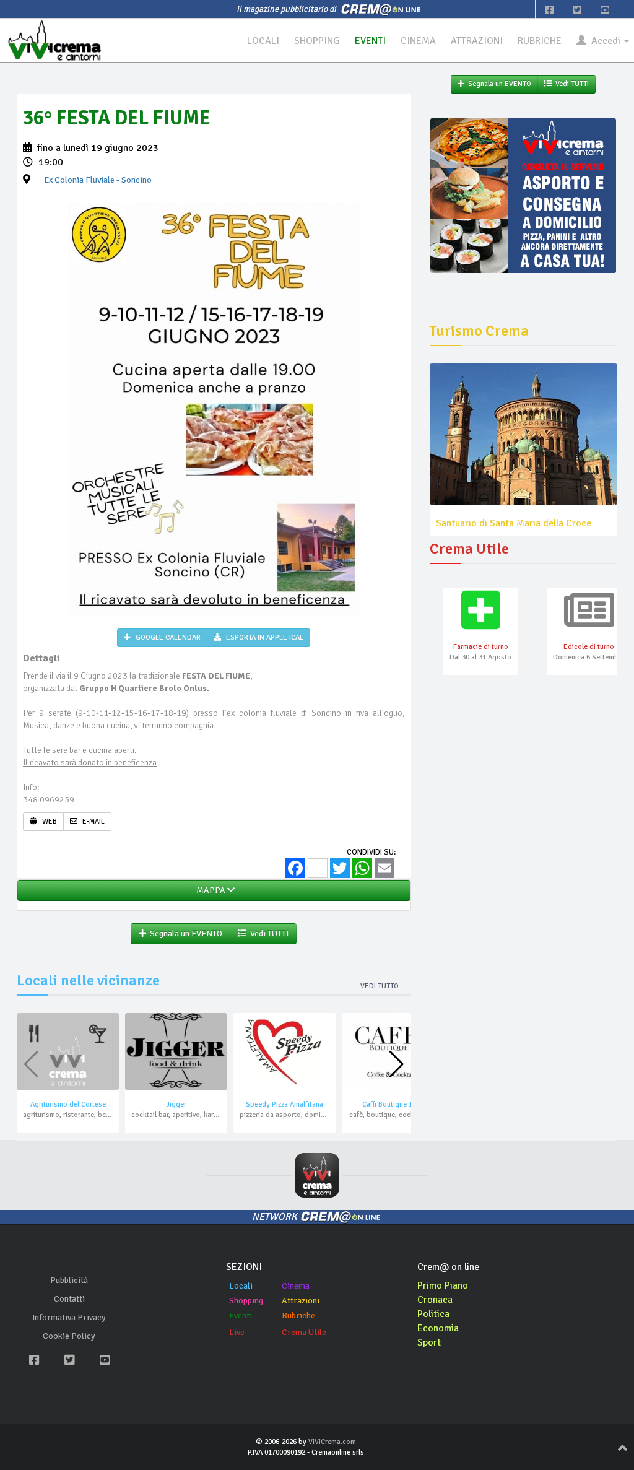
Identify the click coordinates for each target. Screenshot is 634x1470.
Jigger (176, 1104)
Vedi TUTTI (267, 933)
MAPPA (210, 890)
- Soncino (98, 180)
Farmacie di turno (480, 646)
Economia (438, 1328)
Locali (241, 1286)
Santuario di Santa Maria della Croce (513, 523)
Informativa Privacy (69, 1317)
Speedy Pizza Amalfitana (284, 1104)
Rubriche (298, 1315)
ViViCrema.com (332, 1441)
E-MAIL (92, 821)
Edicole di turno (588, 646)
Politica (433, 1314)
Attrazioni (300, 1300)
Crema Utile (304, 1332)
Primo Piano (442, 1285)
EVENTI (370, 41)
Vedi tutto (379, 986)
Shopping (246, 1300)
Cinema (296, 1286)
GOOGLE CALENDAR (167, 637)
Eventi (240, 1315)
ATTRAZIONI (477, 41)
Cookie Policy (69, 1336)
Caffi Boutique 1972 (392, 1104)
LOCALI (263, 41)
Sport (429, 1342)
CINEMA (418, 41)
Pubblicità (69, 1280)
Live (237, 1332)
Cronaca (435, 1300)
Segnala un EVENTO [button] (184, 933)
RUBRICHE (540, 41)
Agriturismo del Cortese (68, 1104)
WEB (48, 821)
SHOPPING (317, 41)
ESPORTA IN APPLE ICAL (263, 637)
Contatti (69, 1299)
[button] (396, 1064)
